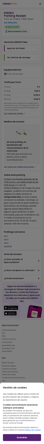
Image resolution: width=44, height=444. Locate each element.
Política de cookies (33, 430)
